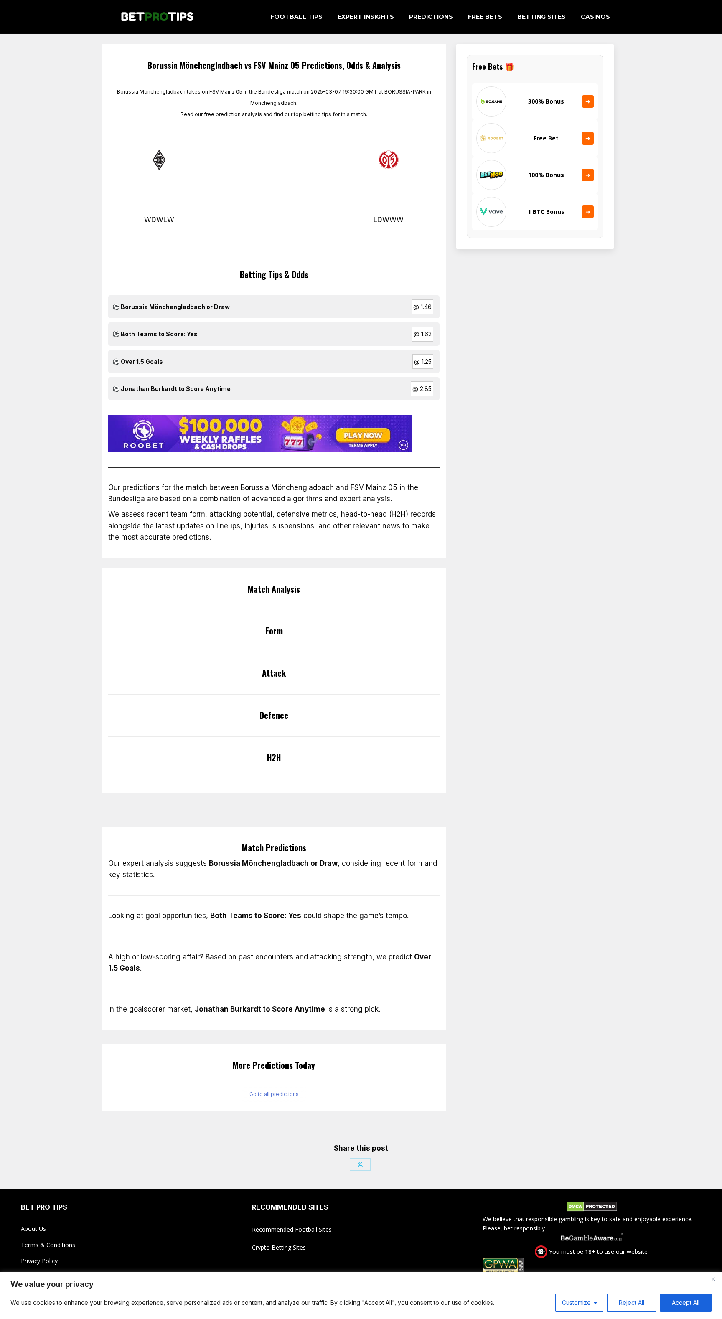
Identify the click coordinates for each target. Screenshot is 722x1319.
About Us (33, 1229)
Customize (576, 1302)
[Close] (713, 1279)
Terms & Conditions (48, 1245)
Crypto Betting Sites (279, 1247)
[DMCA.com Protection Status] (592, 1208)
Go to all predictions (274, 1094)
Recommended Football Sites (292, 1229)
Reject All (631, 1302)
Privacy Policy (39, 1261)
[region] (361, 1295)
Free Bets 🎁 (493, 66)
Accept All (685, 1302)
